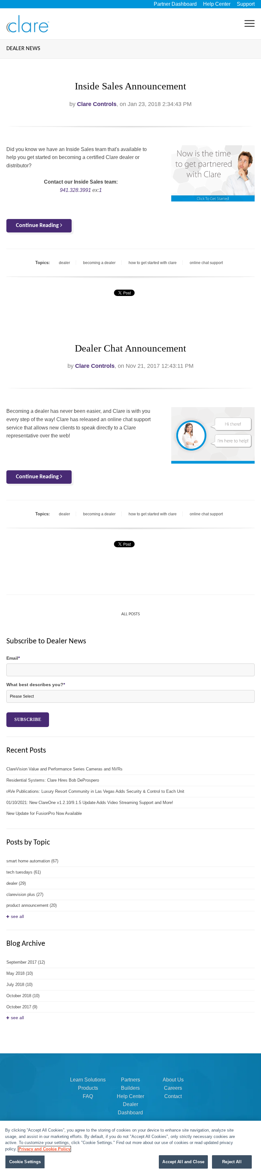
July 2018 (19, 984)
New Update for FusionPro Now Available (44, 813)
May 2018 (19, 973)
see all (17, 916)
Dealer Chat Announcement (130, 348)
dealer (64, 263)
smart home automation (32, 861)
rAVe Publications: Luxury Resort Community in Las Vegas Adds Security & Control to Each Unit (95, 791)
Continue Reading (38, 226)
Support (246, 4)
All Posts (130, 614)
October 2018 (22, 995)
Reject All (231, 1161)
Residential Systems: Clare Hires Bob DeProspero (52, 780)
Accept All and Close (183, 1161)
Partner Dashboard (175, 4)
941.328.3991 (75, 190)
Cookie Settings (25, 1161)
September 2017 (25, 962)
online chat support (206, 263)
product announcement (31, 905)
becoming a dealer (99, 263)
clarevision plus (24, 894)
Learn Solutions (88, 1079)
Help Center (216, 4)
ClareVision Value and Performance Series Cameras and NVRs (64, 769)
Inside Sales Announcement (130, 86)
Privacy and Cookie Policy (44, 1149)
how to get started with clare (153, 263)
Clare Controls (96, 104)
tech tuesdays (23, 872)
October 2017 (21, 1006)
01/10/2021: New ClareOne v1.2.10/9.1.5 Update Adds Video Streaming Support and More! (89, 802)
